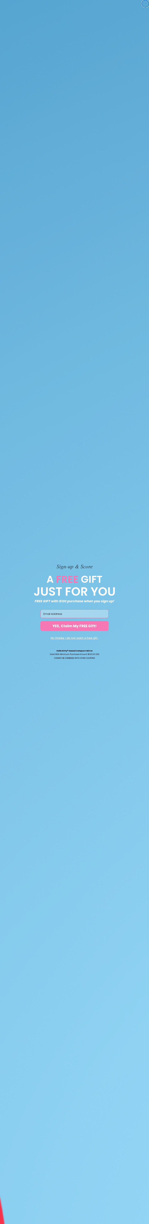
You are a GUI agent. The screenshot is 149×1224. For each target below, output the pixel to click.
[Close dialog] (145, 3)
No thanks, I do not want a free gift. (74, 638)
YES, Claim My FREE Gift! (74, 625)
